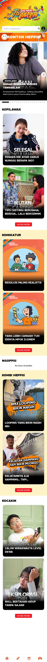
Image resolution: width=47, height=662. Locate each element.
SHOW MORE (23, 224)
